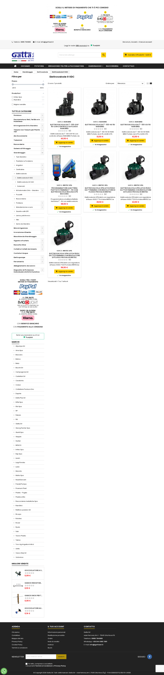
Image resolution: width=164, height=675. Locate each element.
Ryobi (17, 527)
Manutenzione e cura (24, 207)
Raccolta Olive (20, 245)
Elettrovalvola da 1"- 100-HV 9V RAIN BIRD (100, 125)
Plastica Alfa (20, 497)
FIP (16, 411)
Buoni (50, 648)
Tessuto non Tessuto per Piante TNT (27, 131)
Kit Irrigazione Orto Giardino (26, 125)
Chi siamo (25, 66)
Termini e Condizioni (43, 666)
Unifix (17, 549)
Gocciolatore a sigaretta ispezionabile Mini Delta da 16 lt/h (34, 570)
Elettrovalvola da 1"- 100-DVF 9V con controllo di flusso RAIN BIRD (64, 126)
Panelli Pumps (21, 484)
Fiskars (18, 415)
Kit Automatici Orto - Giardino (27, 190)
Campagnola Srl (21, 372)
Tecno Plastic (20, 536)
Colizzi (18, 385)
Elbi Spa (18, 406)
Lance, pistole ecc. (23, 215)
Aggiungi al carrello (64, 142)
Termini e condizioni (19, 648)
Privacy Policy (17, 641)
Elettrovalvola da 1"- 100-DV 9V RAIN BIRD (136, 125)
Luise (17, 467)
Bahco (18, 359)
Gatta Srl (18, 424)
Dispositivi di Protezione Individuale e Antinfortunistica (26, 271)
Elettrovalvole (21, 173)
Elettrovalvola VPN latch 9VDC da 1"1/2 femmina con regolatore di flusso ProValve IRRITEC (64, 255)
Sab (17, 531)
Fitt (16, 419)
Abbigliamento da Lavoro (24, 266)
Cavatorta (19, 380)
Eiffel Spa (19, 402)
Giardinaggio (95, 66)
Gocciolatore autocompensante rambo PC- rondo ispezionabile (34, 608)
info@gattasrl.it (47, 42)
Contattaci (128, 66)
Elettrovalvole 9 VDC (25, 178)
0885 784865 (26, 42)
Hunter (18, 441)
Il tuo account (56, 626)
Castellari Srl (20, 376)
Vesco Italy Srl (20, 553)
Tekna (17, 540)
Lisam (17, 458)
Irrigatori (19, 165)
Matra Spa (19, 475)
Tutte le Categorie (21, 111)
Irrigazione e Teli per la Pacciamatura (66, 66)
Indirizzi (51, 645)
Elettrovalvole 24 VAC (25, 182)
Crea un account (145, 42)
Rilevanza (131, 83)
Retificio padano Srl (23, 510)
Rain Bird (18, 505)
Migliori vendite (20, 563)
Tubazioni (18, 140)
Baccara (18, 355)
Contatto (89, 626)
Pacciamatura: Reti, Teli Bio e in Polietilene (27, 120)
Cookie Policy (17, 645)
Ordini (50, 638)
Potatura (39, 66)
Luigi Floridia (20, 462)
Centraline (20, 169)
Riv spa (18, 514)
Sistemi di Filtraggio (22, 148)
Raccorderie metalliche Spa (26, 501)
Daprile (18, 393)
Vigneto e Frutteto (21, 241)
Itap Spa (18, 454)
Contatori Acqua (21, 253)
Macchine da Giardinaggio (25, 236)
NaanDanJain (20, 480)
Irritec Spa (19, 449)
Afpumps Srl (20, 346)
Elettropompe (19, 257)
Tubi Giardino (21, 157)
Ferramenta (19, 261)
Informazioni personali (56, 632)
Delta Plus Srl (20, 398)
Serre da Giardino (23, 224)
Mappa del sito (17, 638)
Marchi (15, 342)
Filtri (17, 220)
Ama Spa (19, 350)
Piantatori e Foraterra (24, 161)
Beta (17, 363)
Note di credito (53, 641)
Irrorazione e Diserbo (22, 232)
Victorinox (19, 557)
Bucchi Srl (19, 368)
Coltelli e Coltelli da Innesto (25, 249)
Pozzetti (19, 194)
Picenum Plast (21, 488)
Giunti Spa (19, 432)
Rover (17, 523)
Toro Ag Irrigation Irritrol (24, 544)
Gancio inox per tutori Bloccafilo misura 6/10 (34, 595)
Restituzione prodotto (56, 635)
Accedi (134, 42)
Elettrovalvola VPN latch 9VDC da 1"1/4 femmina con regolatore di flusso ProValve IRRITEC (135, 190)
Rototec (18, 518)
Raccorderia (112, 66)
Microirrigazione (21, 228)
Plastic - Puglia (21, 492)
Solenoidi (21, 186)
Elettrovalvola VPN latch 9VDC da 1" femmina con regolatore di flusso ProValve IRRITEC (100, 190)
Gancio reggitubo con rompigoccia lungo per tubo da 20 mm (34, 583)
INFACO (18, 445)
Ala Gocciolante (20, 136)
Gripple (18, 436)
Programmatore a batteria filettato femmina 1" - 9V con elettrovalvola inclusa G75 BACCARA (64, 191)
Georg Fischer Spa (22, 428)
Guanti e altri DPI (22, 211)
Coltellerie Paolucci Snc (24, 389)
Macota (18, 471)
